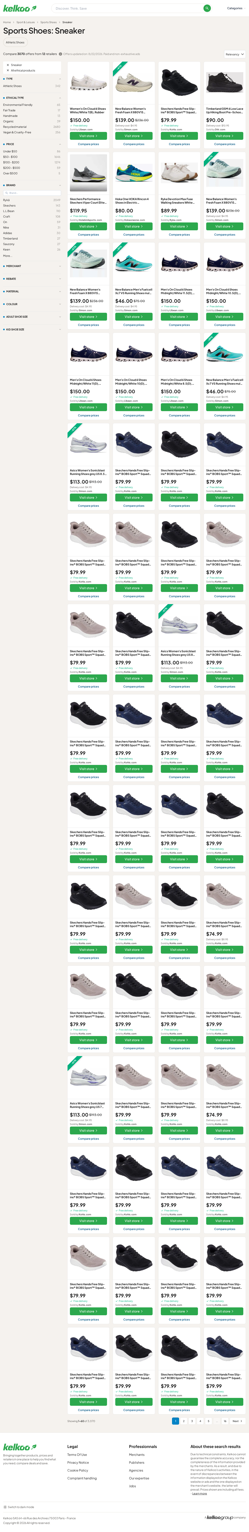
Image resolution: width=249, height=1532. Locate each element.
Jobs (132, 1486)
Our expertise (139, 1478)
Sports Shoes (48, 22)
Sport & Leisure (25, 22)
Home (7, 22)
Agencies (136, 1470)
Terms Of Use (77, 1454)
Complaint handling (82, 1478)
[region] (124, 42)
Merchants (137, 1454)
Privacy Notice (78, 1462)
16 (225, 1421)
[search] (207, 8)
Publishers (136, 1462)
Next (236, 1421)
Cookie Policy (77, 1470)
